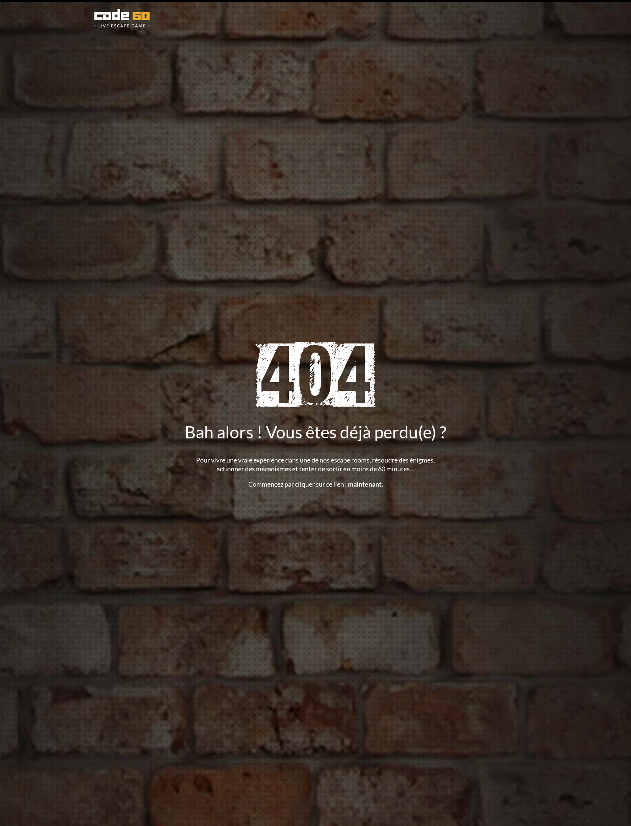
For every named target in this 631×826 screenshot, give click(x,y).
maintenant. (365, 484)
